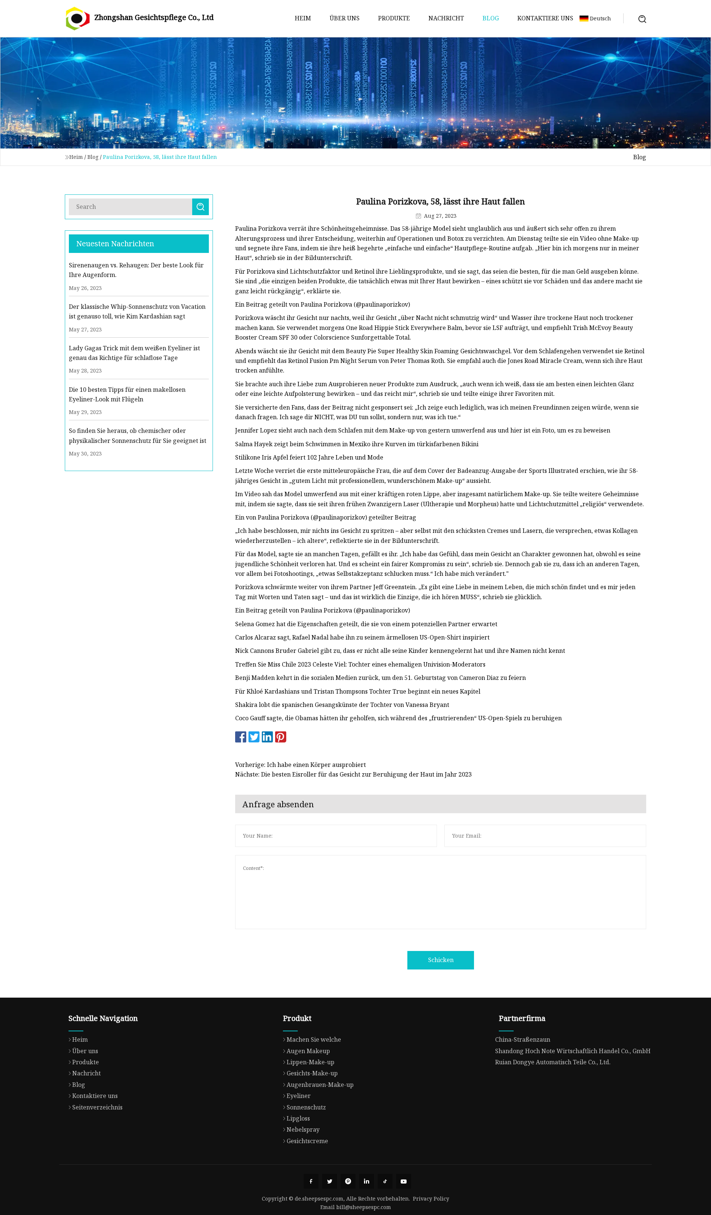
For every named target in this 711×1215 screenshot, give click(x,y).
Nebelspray (303, 1129)
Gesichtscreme (307, 1141)
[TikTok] (385, 1181)
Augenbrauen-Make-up (320, 1085)
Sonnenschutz (306, 1107)
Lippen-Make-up (310, 1062)
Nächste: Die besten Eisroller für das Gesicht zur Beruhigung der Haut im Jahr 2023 (353, 774)
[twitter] (329, 1181)
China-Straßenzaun (522, 1039)
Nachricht (446, 18)
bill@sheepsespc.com (363, 1207)
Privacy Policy (431, 1198)
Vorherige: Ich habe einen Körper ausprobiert (300, 765)
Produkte (394, 18)
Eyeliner (299, 1096)
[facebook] (311, 1181)
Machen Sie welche (314, 1039)
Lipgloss (298, 1118)
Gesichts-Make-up (312, 1073)
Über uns (345, 18)
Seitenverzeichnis (97, 1107)
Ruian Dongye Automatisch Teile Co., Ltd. (553, 1062)
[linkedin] (366, 1181)
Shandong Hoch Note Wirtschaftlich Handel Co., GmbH (573, 1051)
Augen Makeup (308, 1051)
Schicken (441, 960)
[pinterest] (348, 1181)
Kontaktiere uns (545, 18)
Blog (491, 18)
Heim (303, 18)
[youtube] (403, 1181)
